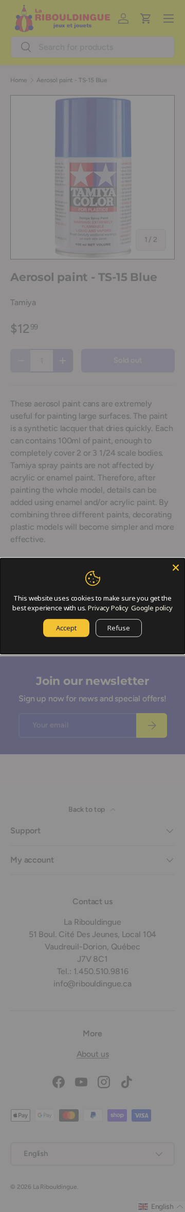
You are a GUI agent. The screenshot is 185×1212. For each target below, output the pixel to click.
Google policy (152, 607)
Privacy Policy (108, 607)
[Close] (176, 567)
